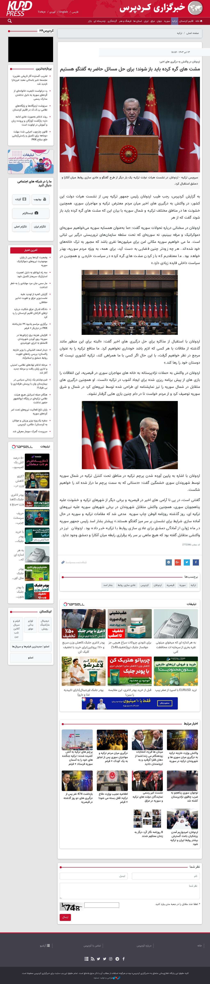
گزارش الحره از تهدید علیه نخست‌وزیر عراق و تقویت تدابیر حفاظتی (31, 298)
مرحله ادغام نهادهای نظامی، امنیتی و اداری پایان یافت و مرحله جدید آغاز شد (28, 369)
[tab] (30, 250)
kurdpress (155, 8)
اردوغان (158, 585)
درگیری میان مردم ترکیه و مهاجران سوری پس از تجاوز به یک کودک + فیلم (112, 757)
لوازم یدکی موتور (30, 625)
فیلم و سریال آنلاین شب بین (16, 629)
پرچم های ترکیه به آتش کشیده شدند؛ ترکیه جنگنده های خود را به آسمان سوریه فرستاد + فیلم (77, 758)
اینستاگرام (28, 213)
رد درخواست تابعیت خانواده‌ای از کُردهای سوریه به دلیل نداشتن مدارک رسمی (30, 95)
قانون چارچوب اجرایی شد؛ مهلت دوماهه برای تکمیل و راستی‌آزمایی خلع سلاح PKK (29, 136)
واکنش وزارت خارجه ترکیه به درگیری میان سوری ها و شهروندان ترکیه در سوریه (183, 757)
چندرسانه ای (100, 21)
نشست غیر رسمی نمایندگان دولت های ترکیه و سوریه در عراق (148, 797)
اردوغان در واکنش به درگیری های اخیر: (179, 62)
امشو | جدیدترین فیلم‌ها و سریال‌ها (30, 647)
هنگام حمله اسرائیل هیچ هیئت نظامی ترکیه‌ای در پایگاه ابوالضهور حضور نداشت (30, 399)
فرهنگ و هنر (125, 21)
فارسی (75, 12)
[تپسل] (84, 699)
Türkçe (42, 12)
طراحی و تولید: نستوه (103, 978)
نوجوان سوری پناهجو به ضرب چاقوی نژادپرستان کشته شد (184, 797)
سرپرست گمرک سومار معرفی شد (30, 432)
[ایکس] (104, 959)
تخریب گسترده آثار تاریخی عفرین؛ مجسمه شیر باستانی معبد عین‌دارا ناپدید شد (29, 80)
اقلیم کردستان (186, 21)
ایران (146, 21)
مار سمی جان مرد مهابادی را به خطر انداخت (28, 285)
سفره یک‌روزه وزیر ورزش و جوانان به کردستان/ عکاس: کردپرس (30, 423)
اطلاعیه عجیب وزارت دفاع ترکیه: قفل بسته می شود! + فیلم (113, 798)
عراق (153, 21)
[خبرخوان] (92, 959)
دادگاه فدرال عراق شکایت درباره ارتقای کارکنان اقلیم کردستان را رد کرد (30, 313)
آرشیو (43, 946)
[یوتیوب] (98, 959)
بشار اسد (108, 585)
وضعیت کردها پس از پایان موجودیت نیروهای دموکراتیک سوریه (32, 261)
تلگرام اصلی (20, 227)
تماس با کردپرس (92, 946)
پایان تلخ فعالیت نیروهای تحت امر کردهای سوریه (29, 412)
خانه (197, 21)
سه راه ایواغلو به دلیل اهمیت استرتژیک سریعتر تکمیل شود (31, 275)
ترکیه (174, 21)
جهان (159, 21)
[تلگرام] (117, 959)
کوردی (52, 12)
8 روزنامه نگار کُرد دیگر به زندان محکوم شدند (149, 834)
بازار (90, 21)
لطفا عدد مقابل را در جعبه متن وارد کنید (177, 904)
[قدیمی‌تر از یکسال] (182, 739)
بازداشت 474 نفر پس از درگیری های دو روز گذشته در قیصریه (78, 798)
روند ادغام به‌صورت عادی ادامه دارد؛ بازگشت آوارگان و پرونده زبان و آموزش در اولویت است (29, 121)
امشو (30, 658)
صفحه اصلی (192, 33)
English (63, 12)
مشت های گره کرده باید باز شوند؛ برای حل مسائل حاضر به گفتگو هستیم (130, 69)
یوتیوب (37, 199)
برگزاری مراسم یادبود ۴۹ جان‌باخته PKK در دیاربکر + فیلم (29, 326)
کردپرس (145, 585)
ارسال (65, 917)
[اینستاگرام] (110, 959)
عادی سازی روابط (127, 585)
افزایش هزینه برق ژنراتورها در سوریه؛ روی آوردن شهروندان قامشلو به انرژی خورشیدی (32, 339)
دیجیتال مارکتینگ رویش (45, 625)
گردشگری (112, 21)
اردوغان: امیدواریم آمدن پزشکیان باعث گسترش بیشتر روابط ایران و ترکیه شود (184, 838)
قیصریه (170, 585)
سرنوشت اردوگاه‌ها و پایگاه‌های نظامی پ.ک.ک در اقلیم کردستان (30, 108)
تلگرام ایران (40, 227)
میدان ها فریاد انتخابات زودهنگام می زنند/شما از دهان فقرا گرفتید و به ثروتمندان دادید (149, 758)
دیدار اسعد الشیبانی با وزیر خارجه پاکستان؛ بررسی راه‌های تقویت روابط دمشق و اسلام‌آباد (30, 354)
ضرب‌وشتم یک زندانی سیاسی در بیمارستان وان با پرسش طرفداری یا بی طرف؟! (29, 384)
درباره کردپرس (144, 946)
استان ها (137, 21)
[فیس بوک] (123, 959)
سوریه (167, 21)
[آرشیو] (86, 959)
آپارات (18, 199)
